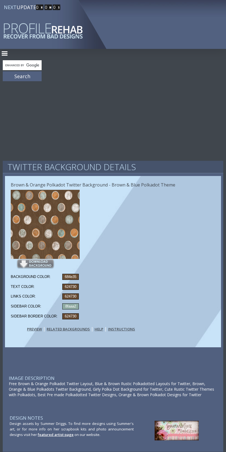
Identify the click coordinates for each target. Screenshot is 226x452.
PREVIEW (34, 329)
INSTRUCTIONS (121, 329)
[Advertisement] (113, 118)
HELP (99, 329)
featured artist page (56, 434)
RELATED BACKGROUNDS (68, 329)
